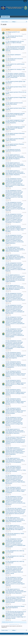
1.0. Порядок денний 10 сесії (13, 32)
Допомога (25, 633)
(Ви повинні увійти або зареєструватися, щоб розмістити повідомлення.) (11, 627)
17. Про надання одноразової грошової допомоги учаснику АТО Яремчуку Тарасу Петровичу (15, 128)
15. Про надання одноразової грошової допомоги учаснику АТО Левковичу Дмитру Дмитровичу (15, 115)
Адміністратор (8, 33)
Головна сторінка (5, 16)
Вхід (25, 1)
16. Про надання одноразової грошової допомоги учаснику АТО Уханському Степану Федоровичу (15, 121)
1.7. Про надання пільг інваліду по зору (15, 69)
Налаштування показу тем (14, 624)
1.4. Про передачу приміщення (13, 54)
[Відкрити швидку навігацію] (26, 21)
